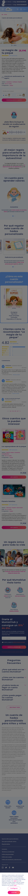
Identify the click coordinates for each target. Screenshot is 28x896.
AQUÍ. (15, 885)
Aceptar (14, 892)
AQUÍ (15, 881)
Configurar (14, 888)
